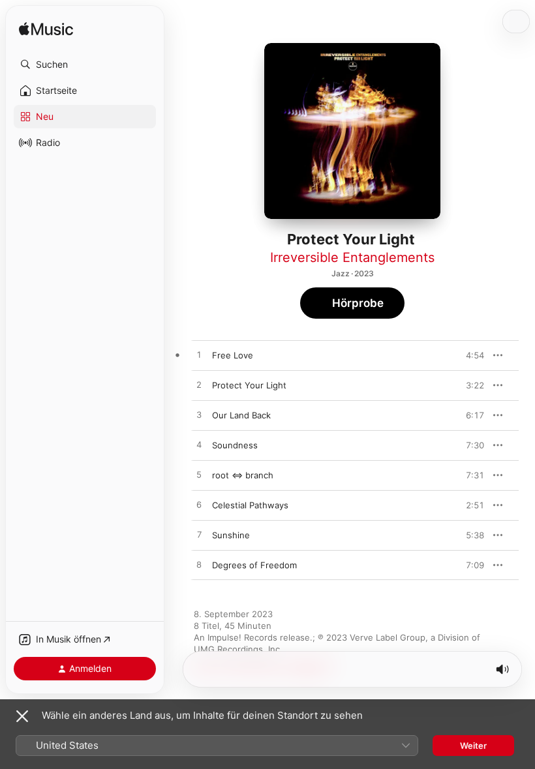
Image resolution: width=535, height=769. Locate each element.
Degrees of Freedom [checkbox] (254, 565)
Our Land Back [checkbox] (241, 415)
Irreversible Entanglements (352, 257)
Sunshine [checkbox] (231, 535)
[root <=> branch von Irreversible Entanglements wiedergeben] (199, 475)
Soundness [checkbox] (235, 445)
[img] (46, 29)
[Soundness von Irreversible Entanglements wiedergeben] (199, 445)
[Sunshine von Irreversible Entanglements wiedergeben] (199, 535)
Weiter (473, 745)
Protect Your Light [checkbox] (249, 385)
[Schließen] (22, 716)
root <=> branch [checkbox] (242, 475)
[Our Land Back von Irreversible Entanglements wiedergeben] (199, 415)
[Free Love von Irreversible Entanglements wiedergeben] (199, 355)
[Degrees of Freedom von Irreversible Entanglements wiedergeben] (199, 565)
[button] (84, 64)
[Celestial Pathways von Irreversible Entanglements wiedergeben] (199, 505)
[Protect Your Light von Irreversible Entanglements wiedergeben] (199, 385)
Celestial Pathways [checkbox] (250, 505)
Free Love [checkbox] (232, 355)
